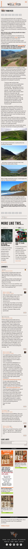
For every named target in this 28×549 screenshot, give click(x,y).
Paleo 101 (6, 541)
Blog (8, 539)
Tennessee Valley (21, 45)
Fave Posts (14, 539)
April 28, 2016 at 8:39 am (8, 353)
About (16, 541)
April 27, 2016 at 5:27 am (7, 318)
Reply (25, 289)
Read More (4, 262)
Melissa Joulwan (6, 292)
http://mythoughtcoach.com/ (13, 387)
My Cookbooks (21, 539)
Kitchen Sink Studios (21, 547)
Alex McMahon (4, 410)
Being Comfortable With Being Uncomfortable (6, 245)
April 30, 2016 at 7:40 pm (7, 412)
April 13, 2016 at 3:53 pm (7, 271)
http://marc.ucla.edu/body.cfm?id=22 (12, 379)
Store (11, 541)
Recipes (4, 539)
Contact (21, 541)
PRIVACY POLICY (5, 525)
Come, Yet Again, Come (20, 244)
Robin (16, 37)
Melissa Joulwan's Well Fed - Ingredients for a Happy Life (14, 4)
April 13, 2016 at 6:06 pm (8, 293)
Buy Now (21, 467)
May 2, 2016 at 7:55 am (7, 427)
